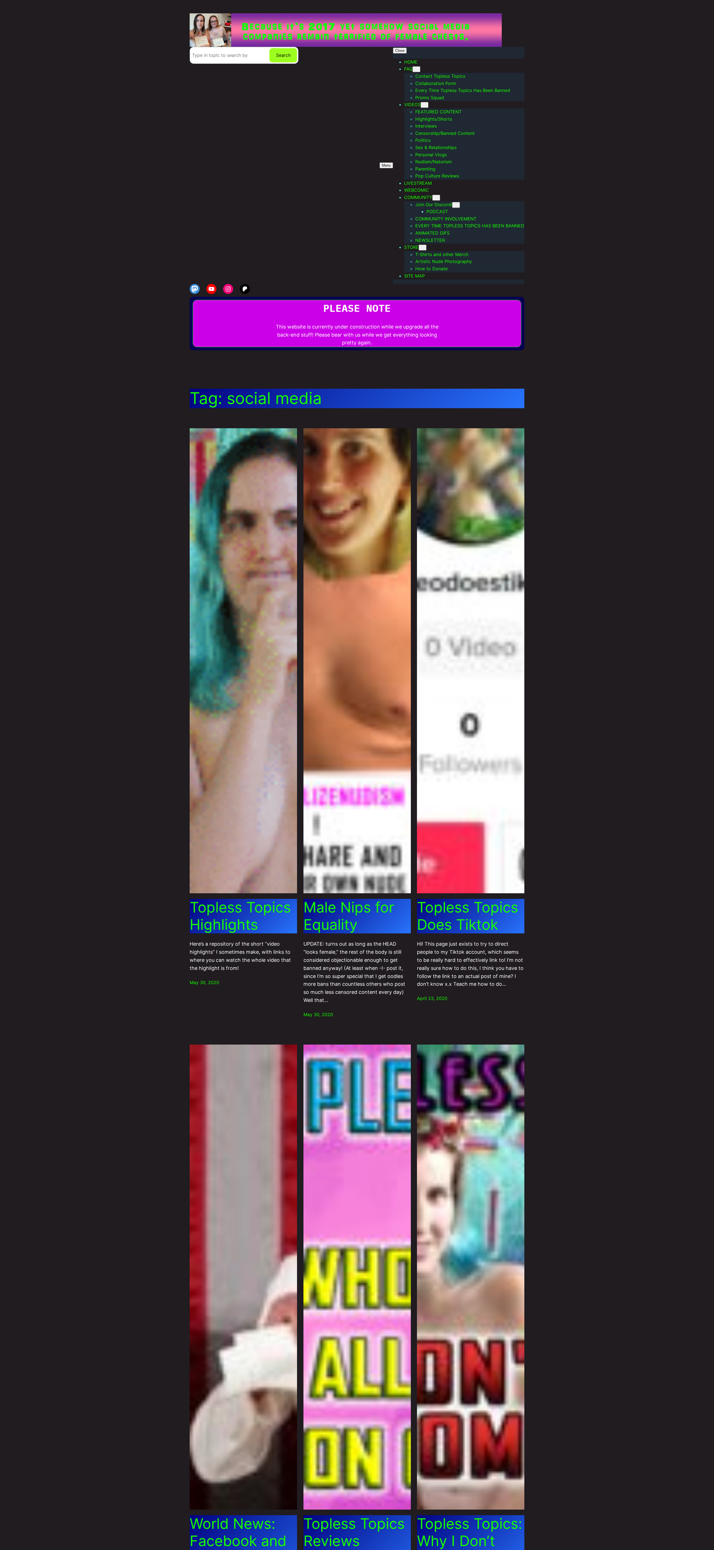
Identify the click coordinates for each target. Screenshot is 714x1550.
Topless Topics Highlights (240, 916)
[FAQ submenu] (416, 69)
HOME (411, 62)
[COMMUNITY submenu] (436, 198)
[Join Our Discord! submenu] (456, 205)
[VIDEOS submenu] (424, 105)
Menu (386, 165)
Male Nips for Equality (348, 916)
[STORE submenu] (422, 247)
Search (283, 55)
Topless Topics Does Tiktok (467, 916)
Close (399, 50)
